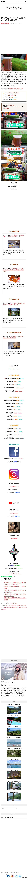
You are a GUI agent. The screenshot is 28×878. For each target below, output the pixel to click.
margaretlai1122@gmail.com (14, 573)
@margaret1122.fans (19, 458)
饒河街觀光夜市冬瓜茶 (12, 607)
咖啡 (15, 88)
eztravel (15, 97)
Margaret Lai (11, 105)
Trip (9, 97)
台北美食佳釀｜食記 (5, 23)
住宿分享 (11, 88)
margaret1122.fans (10, 685)
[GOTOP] (20, 876)
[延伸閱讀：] (14, 452)
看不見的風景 (14, 538)
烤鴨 (18, 88)
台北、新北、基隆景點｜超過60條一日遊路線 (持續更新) (14, 303)
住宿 (9, 95)
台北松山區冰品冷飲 (11, 605)
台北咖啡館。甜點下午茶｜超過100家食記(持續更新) (14, 337)
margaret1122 (13, 23)
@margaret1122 (14, 513)
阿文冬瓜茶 (4, 607)
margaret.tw (18, 106)
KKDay (11, 99)
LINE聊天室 (17, 565)
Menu (3, 1)
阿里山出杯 (6, 108)
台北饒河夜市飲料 (21, 605)
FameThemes (9, 874)
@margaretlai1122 (14, 486)
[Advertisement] (14, 40)
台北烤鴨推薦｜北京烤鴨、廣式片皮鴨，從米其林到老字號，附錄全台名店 (14, 270)
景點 (22, 88)
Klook (12, 97)
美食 (12, 95)
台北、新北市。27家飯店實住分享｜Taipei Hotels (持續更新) (13, 235)
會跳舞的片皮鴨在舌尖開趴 (13, 93)
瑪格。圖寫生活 (14, 7)
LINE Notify (20, 568)
